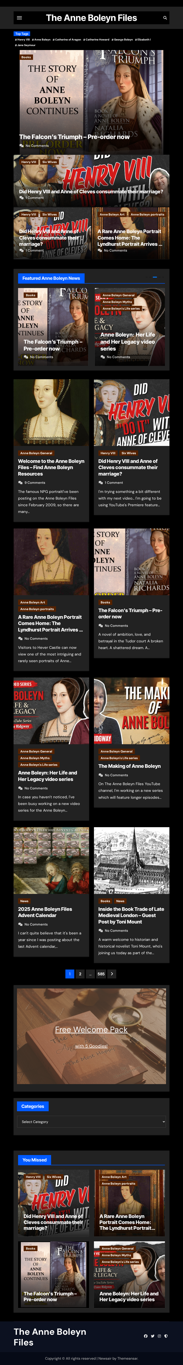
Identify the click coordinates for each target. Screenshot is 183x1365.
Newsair (105, 1358)
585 (101, 974)
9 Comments (35, 482)
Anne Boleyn (42, 39)
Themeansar (127, 1358)
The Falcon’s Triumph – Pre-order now (50, 1296)
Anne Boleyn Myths (74, 57)
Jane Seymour (26, 45)
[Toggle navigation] (19, 17)
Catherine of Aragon (68, 39)
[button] (163, 101)
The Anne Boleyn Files (91, 17)
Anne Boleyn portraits (147, 214)
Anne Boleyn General (37, 57)
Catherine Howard (97, 39)
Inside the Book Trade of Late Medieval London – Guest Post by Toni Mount (131, 915)
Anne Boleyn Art (112, 214)
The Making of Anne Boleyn (129, 766)
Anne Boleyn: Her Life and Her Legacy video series (51, 341)
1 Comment (35, 198)
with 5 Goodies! (91, 1046)
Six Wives (49, 162)
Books (105, 602)
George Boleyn (123, 39)
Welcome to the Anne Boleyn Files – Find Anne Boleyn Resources (51, 467)
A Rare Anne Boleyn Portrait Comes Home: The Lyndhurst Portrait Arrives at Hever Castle (126, 1225)
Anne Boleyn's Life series (113, 57)
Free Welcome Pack (91, 1029)
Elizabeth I (144, 39)
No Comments (37, 145)
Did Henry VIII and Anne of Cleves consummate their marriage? (91, 191)
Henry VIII (23, 39)
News (24, 901)
